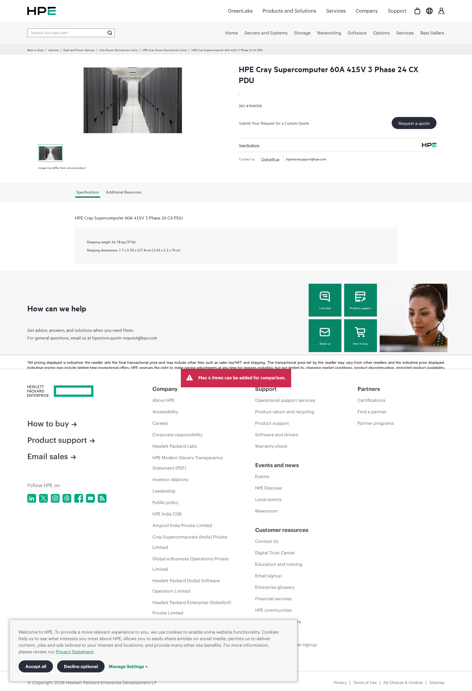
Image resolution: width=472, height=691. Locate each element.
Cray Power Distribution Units (118, 50)
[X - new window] (43, 498)
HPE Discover (268, 488)
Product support (360, 308)
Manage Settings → (128, 666)
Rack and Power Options (79, 50)
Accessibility (165, 411)
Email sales (47, 456)
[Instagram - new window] (55, 498)
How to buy (360, 343)
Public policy (165, 502)
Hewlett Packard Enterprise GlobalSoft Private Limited (191, 608)
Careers (160, 423)
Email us (325, 343)
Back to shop (35, 50)
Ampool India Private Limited (182, 525)
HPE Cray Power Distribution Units (164, 50)
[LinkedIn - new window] (31, 498)
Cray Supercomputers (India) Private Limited (189, 542)
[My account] (441, 11)
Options (53, 50)
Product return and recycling (284, 411)
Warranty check (271, 446)
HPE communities (273, 610)
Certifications (371, 400)
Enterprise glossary (274, 587)
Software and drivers (276, 434)
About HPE (163, 400)
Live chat (325, 308)
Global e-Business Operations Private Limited (190, 564)
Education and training (278, 564)
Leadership (163, 491)
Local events (268, 499)
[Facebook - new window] (78, 498)
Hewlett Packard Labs (174, 446)
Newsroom (266, 511)
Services (336, 11)
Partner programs (376, 423)
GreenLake (240, 11)
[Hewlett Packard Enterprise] (41, 11)
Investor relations (170, 479)
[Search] (110, 32)
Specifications (249, 144)
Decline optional (81, 666)
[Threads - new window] (67, 498)
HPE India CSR (167, 514)
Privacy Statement (75, 651)
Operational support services (285, 400)
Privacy (340, 682)
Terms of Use (365, 682)
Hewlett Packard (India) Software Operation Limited (186, 586)
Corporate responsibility (177, 434)
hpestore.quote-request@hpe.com (124, 338)
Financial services (273, 598)
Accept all (35, 666)
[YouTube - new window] (90, 498)
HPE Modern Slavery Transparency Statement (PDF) (187, 463)
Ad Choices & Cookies (403, 682)
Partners (369, 388)
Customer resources (281, 529)
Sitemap (437, 682)
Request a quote (414, 123)
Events (262, 476)
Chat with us (270, 158)
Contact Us (266, 541)
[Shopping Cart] (417, 11)
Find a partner (372, 411)
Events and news (277, 465)
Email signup (268, 575)
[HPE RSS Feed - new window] (102, 498)
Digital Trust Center (275, 552)
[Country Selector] (429, 11)
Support (397, 11)
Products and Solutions (289, 11)
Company (367, 11)
